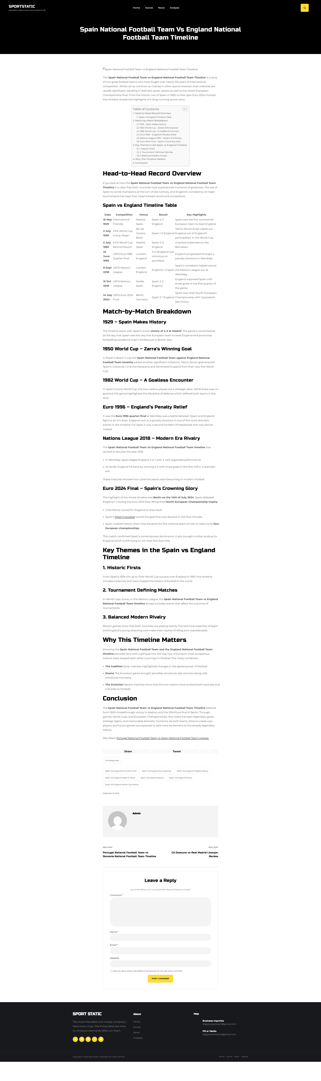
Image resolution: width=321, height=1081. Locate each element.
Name (114, 932)
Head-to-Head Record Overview (153, 113)
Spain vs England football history (192, 771)
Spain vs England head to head (120, 778)
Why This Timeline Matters (150, 159)
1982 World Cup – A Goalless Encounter (159, 131)
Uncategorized (112, 760)
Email (114, 945)
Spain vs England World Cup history (122, 784)
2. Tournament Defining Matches (156, 152)
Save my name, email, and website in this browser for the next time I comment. (148, 971)
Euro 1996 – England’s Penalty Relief (158, 134)
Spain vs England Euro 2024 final (121, 771)
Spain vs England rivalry (180, 778)
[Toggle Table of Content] (184, 109)
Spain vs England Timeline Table (155, 117)
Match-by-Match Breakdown (151, 120)
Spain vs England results (152, 778)
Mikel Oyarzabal (125, 516)
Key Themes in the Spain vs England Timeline (161, 145)
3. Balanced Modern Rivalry (153, 155)
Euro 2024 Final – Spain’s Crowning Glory (160, 141)
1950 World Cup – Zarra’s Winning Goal (159, 127)
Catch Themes (118, 1057)
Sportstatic (22, 6)
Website (114, 958)
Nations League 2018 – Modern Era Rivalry (160, 138)
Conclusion (141, 163)
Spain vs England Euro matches (156, 771)
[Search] (305, 8)
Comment (116, 895)
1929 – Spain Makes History (153, 124)
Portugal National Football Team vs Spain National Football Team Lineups (162, 738)
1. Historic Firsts (147, 148)
